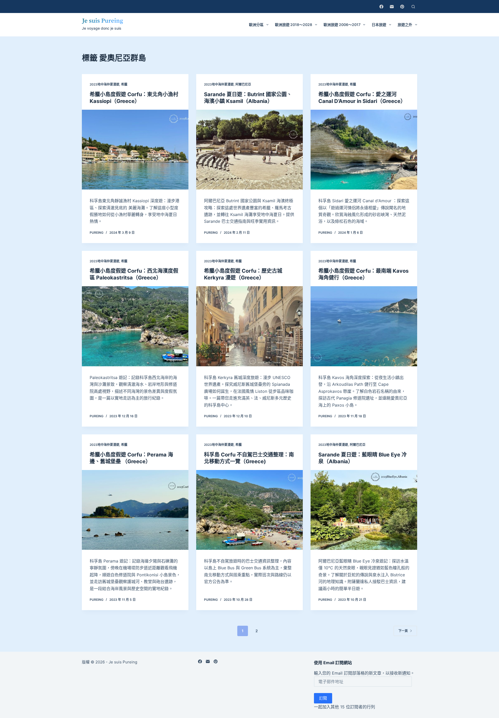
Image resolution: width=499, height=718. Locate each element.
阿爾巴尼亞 (243, 84)
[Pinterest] (402, 7)
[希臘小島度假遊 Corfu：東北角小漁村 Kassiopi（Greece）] (135, 150)
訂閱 (323, 698)
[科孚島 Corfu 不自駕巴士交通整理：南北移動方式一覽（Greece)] (249, 510)
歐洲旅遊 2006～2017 (342, 24)
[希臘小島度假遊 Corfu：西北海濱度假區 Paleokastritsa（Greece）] (135, 326)
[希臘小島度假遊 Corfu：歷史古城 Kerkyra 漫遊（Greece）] (249, 326)
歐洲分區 (256, 24)
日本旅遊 (379, 24)
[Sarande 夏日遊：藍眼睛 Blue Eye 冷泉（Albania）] (364, 510)
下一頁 (403, 631)
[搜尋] (413, 6)
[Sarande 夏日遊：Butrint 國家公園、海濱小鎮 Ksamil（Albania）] (249, 150)
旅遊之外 (405, 24)
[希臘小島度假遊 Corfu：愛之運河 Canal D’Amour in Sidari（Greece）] (364, 150)
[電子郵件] (392, 7)
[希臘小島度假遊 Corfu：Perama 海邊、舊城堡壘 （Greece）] (135, 510)
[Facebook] (381, 7)
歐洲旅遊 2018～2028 (293, 24)
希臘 (124, 84)
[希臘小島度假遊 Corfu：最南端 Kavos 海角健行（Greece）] (364, 326)
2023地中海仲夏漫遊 (104, 84)
